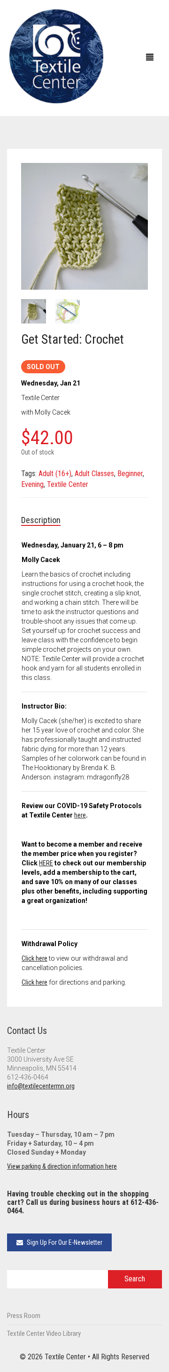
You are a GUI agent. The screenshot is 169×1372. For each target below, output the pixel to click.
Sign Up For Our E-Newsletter (63, 1242)
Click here (34, 958)
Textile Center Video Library (44, 1333)
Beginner (130, 473)
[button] (136, 174)
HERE (46, 863)
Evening (32, 484)
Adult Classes (94, 473)
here (80, 815)
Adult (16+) (54, 473)
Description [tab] (41, 520)
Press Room (23, 1315)
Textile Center (67, 484)
